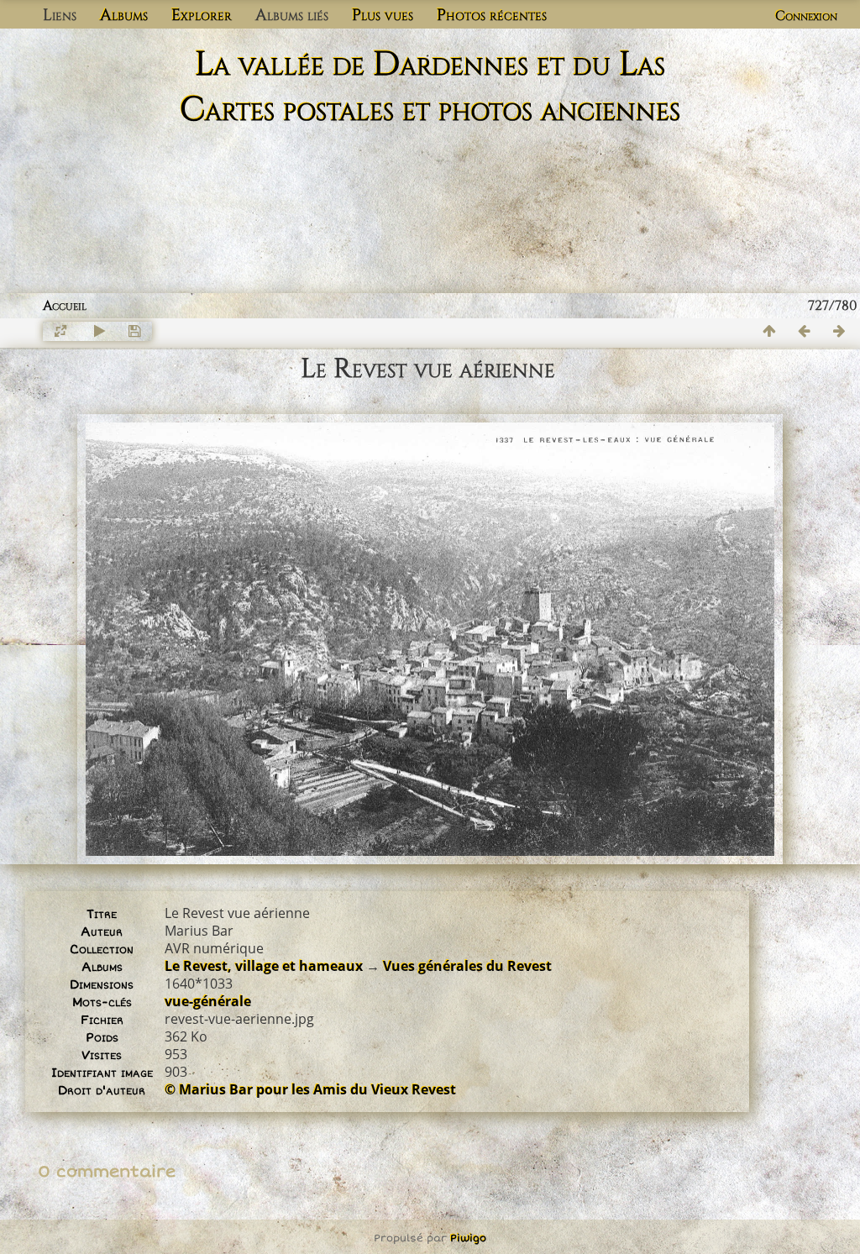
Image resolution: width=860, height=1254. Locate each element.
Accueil (65, 305)
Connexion (806, 16)
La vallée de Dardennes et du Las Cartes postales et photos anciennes (430, 87)
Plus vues (382, 15)
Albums (124, 15)
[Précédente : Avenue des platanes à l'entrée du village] (804, 331)
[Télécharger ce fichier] (134, 331)
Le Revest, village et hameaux (264, 966)
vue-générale (208, 1001)
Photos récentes (492, 15)
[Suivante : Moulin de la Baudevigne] (839, 331)
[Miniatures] (769, 331)
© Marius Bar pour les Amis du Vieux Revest (310, 1089)
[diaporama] (99, 331)
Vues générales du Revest (467, 966)
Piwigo (468, 1238)
